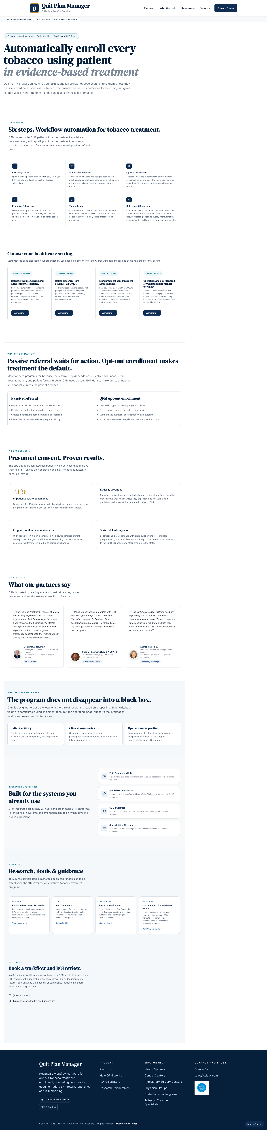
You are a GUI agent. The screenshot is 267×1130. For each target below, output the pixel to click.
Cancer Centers (155, 1075)
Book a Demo (226, 8)
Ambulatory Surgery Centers (163, 1081)
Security (205, 8)
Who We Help (168, 8)
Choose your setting (18, 104)
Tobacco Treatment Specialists (54, 332)
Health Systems (155, 1069)
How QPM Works (111, 1075)
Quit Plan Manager (60, 1064)
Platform (149, 8)
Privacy (119, 1123)
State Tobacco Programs (21, 332)
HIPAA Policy (130, 1123)
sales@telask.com (206, 1075)
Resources (188, 8)
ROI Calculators (110, 1081)
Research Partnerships (114, 1088)
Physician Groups (156, 1088)
